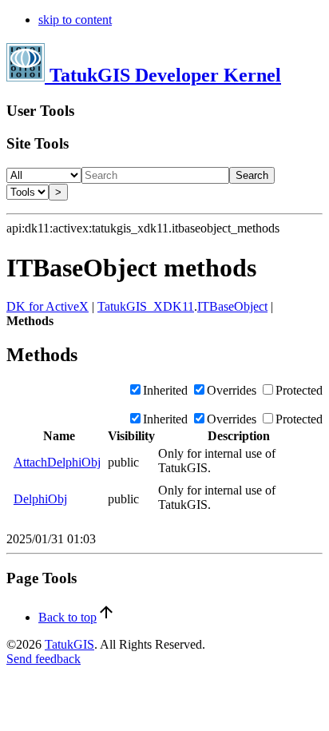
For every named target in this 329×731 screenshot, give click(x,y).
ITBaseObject (232, 306)
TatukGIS (69, 644)
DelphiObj (40, 499)
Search (252, 175)
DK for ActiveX (47, 306)
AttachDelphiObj (57, 462)
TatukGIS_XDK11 (145, 306)
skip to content (75, 19)
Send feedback (43, 658)
